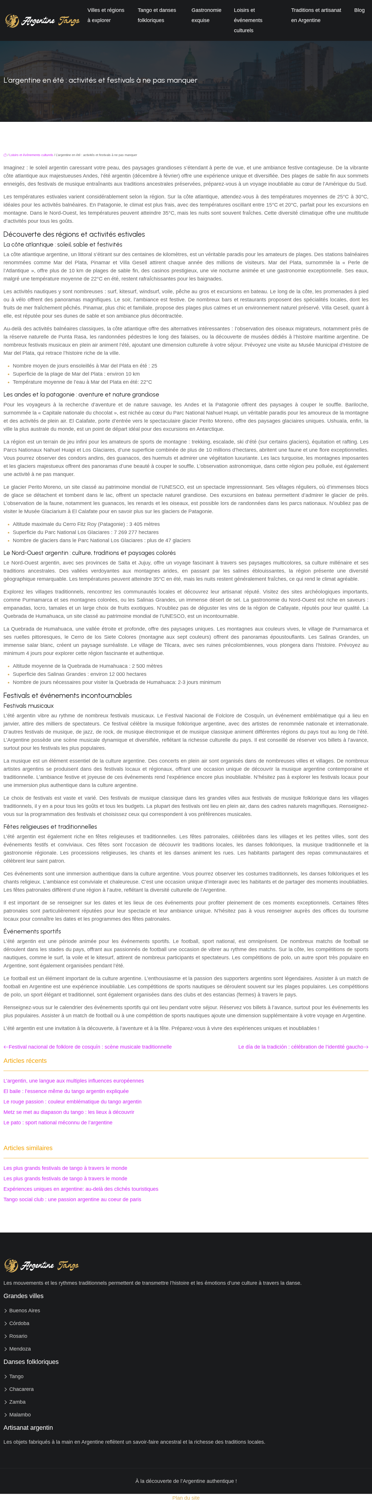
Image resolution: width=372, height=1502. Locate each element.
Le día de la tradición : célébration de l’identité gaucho (300, 1047)
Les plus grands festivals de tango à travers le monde (65, 1168)
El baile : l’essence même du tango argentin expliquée (66, 1091)
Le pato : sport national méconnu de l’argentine (57, 1122)
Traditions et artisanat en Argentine (316, 15)
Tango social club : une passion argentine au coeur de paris (72, 1199)
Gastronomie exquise (206, 15)
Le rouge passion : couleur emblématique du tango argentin (72, 1102)
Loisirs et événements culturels (248, 20)
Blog (359, 10)
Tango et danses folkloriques (157, 15)
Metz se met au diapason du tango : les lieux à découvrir (68, 1112)
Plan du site (186, 1498)
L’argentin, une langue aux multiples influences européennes (73, 1081)
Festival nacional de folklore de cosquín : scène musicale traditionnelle (90, 1047)
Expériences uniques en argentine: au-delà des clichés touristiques (80, 1189)
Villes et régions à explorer (105, 15)
